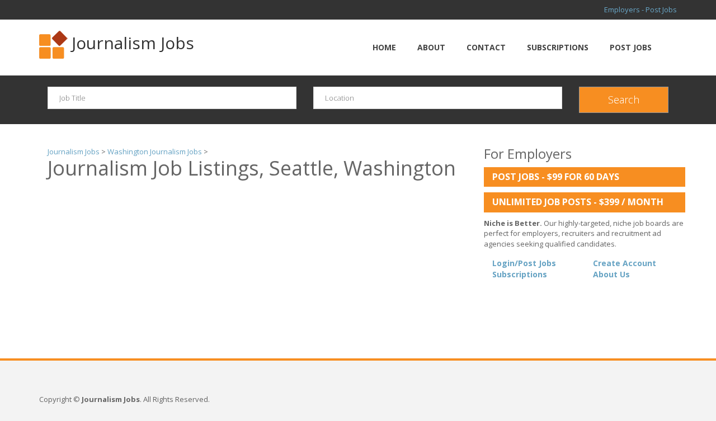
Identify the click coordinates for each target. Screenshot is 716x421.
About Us (611, 274)
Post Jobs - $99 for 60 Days (555, 177)
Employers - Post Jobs (640, 9)
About (431, 47)
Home (384, 47)
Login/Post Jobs (524, 263)
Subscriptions (557, 47)
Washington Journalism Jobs (154, 151)
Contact (486, 47)
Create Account (624, 263)
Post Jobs (631, 47)
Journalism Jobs (133, 42)
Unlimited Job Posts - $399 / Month (577, 202)
